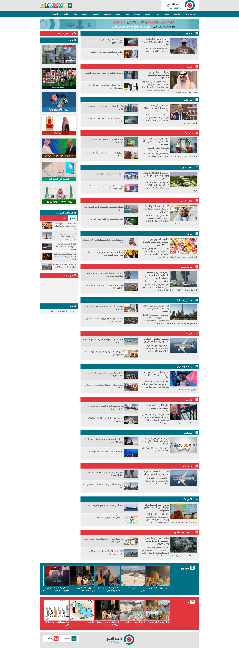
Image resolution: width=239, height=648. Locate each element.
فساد (190, 67)
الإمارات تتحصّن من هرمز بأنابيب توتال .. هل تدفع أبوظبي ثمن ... (66, 236)
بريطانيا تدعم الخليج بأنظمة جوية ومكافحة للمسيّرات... (107, 53)
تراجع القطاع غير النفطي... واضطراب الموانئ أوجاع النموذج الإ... (156, 275)
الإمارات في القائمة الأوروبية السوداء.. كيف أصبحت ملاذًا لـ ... (105, 86)
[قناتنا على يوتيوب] (56, 5)
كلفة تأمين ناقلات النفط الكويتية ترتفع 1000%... (104, 505)
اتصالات (188, 433)
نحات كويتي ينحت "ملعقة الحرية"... (57, 623)
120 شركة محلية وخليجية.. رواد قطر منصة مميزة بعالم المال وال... (155, 208)
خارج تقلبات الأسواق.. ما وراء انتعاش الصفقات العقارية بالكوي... (104, 41)
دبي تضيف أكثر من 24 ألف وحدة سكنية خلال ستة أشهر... (156, 308)
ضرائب (189, 400)
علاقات (177, 13)
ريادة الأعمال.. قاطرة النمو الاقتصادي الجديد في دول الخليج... (156, 141)
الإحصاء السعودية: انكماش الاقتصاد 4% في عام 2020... (103, 241)
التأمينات (188, 499)
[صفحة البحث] (61, 5)
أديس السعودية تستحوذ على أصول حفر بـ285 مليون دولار (157, 50)
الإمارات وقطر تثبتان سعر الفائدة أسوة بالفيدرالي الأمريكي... (104, 419)
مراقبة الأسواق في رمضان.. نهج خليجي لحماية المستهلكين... (156, 241)
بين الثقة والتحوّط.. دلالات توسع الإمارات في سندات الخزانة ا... (105, 374)
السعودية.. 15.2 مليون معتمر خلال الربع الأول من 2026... (64, 265)
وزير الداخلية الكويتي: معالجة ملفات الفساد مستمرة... (158, 74)
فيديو (185, 568)
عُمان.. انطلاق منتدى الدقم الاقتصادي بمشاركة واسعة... (104, 386)
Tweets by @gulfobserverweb (63, 311)
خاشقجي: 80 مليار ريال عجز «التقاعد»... (107, 517)
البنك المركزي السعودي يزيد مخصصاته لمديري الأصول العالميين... (105, 320)
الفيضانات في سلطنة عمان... (160, 623)
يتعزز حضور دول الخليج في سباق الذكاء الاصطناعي (155, 449)
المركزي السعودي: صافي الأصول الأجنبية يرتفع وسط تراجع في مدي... (104, 540)
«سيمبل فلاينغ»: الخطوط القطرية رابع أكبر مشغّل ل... (155, 340)
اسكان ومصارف (184, 300)
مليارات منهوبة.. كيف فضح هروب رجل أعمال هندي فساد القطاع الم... (105, 253)
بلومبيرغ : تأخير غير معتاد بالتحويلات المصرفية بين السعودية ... (104, 308)
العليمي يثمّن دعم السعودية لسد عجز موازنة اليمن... (156, 108)
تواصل (65, 13)
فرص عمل (187, 201)
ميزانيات (188, 100)
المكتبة (55, 13)
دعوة (157, 13)
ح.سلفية (107, 13)
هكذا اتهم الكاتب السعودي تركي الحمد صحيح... (82, 589)
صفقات (188, 34)
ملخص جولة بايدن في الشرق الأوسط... (81, 623)
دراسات (189, 133)
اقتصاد (137, 13)
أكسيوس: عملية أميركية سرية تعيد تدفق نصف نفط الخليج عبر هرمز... (105, 274)
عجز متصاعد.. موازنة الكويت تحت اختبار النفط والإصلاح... (105, 120)
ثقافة (167, 13)
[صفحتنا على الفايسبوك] (47, 5)
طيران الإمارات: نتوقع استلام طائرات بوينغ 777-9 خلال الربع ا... (103, 341)
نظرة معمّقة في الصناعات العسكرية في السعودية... (107, 141)
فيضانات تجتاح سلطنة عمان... (160, 589)
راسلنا (50, 638)
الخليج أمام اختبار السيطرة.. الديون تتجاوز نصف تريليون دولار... (156, 374)
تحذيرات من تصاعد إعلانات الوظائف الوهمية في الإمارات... (104, 208)
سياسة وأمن (190, 13)
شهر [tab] (63, 218)
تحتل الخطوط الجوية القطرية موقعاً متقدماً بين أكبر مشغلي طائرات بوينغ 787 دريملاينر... (156, 348)
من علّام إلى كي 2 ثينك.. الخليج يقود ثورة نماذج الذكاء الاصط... (155, 440)
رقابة (190, 234)
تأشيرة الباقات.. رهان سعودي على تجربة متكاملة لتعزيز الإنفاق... (104, 353)
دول (75, 13)
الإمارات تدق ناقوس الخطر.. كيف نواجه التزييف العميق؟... (104, 74)
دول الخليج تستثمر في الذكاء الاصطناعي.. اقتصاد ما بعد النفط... (65, 257)
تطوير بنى (187, 167)
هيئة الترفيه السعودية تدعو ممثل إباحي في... (133, 589)
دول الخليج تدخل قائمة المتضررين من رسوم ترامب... (158, 407)
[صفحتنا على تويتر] (52, 5)
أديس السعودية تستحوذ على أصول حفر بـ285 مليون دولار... (155, 41)
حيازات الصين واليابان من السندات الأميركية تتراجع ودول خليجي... (157, 540)
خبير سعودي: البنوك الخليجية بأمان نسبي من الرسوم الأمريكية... (105, 407)
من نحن (67, 638)
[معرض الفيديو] (42, 5)
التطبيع (116, 622)
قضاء (118, 13)
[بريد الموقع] (65, 5)
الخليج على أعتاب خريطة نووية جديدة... (108, 173)
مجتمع (147, 13)
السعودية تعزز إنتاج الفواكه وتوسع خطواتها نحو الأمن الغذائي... (156, 175)
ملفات (84, 13)
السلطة (95, 13)
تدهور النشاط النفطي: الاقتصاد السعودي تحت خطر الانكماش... (104, 287)
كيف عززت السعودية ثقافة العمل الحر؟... (107, 219)
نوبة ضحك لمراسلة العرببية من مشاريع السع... (57, 589)
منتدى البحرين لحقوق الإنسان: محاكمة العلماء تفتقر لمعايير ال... (64, 226)
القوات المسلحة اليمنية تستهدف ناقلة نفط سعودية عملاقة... (65, 246)
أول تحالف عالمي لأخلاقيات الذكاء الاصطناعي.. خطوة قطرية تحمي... (104, 187)
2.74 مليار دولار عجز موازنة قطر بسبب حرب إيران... (106, 107)
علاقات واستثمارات (182, 533)
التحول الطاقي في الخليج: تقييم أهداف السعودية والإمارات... (103, 154)
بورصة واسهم (185, 366)
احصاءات (188, 466)
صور (186, 602)
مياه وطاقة (187, 267)
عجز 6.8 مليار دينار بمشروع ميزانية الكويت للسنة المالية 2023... (104, 440)
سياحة (189, 333)
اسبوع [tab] (72, 218)
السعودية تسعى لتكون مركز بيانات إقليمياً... (105, 451)
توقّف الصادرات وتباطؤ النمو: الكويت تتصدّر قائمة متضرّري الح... (106, 552)
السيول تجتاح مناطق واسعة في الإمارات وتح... (107, 589)
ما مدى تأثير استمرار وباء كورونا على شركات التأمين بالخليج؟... (156, 507)
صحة (127, 13)
